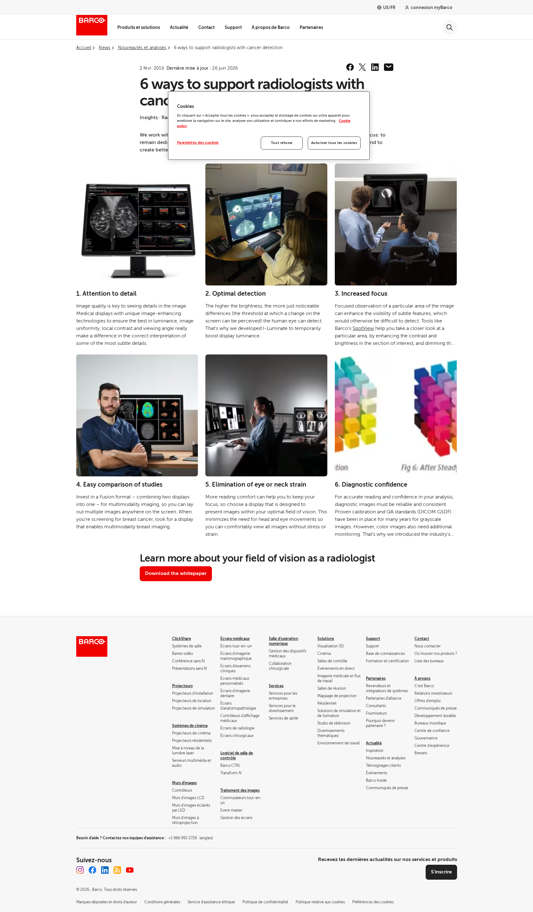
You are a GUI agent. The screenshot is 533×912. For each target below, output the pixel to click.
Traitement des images (239, 790)
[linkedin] (375, 67)
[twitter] (362, 67)
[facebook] (350, 67)
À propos (422, 678)
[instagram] (80, 870)
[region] (269, 125)
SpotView (363, 328)
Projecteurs (182, 686)
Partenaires (311, 27)
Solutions (325, 639)
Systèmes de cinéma (190, 726)
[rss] (117, 870)
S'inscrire (441, 872)
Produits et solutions (138, 27)
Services (276, 686)
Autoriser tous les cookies (334, 143)
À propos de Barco (271, 27)
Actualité (179, 27)
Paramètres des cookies (198, 143)
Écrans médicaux (235, 639)
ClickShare (181, 639)
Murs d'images (184, 783)
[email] (389, 67)
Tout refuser (282, 143)
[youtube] (129, 870)
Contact (206, 27)
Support (233, 27)
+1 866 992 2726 (190, 838)
